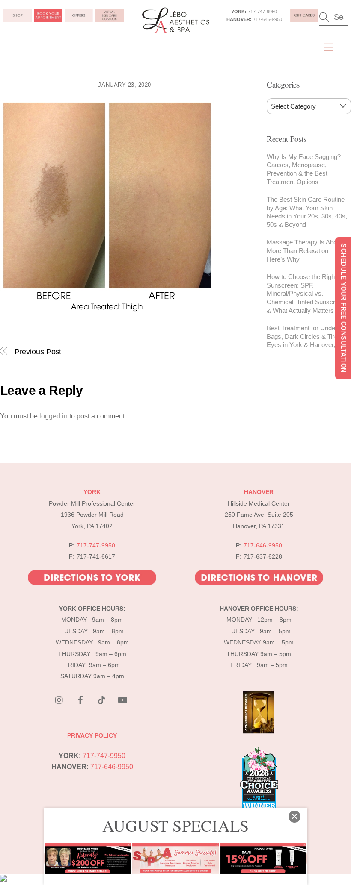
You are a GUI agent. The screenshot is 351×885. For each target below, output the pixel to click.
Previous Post (38, 351)
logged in (53, 416)
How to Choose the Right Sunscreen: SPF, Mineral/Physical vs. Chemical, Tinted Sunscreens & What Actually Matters (308, 293)
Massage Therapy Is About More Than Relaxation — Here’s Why (304, 250)
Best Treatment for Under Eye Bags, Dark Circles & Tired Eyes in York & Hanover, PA (308, 336)
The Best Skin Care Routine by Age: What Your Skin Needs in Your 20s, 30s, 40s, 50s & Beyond (307, 212)
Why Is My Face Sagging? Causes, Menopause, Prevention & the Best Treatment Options (304, 169)
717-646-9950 (267, 19)
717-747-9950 (262, 11)
